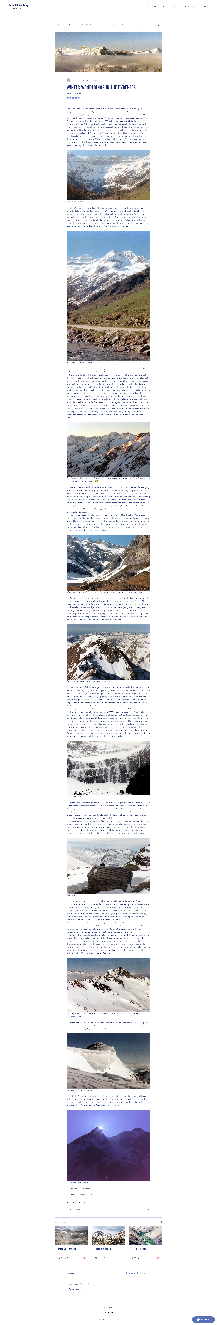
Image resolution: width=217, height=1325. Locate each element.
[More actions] (149, 80)
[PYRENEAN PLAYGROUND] (71, 1235)
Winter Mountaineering (89, 25)
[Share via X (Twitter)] (73, 1202)
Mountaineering (73, 1188)
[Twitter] (108, 1312)
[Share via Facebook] (68, 1202)
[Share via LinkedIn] (79, 1202)
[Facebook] (105, 1312)
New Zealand (138, 25)
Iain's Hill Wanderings (19, 5)
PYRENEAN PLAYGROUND (68, 1248)
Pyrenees (105, 25)
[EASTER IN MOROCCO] (145, 1235)
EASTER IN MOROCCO (140, 1248)
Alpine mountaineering (121, 25)
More (150, 25)
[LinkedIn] (112, 1312)
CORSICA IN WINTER (103, 1248)
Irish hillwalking (71, 25)
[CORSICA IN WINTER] (108, 1235)
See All (159, 1222)
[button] (159, 25)
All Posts (58, 25)
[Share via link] (84, 1202)
